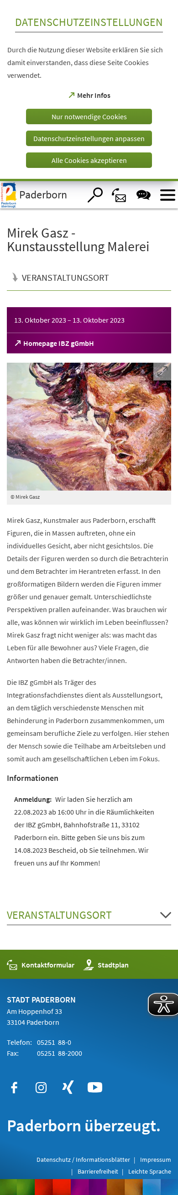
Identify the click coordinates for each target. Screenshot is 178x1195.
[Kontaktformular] (119, 195)
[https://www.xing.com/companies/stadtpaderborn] (68, 1087)
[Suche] (95, 195)
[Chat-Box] (143, 195)
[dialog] (89, 90)
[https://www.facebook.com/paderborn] (14, 1087)
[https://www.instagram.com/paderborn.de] (41, 1087)
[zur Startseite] (40, 194)
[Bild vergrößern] (89, 427)
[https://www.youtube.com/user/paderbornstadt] (95, 1087)
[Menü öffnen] (167, 195)
